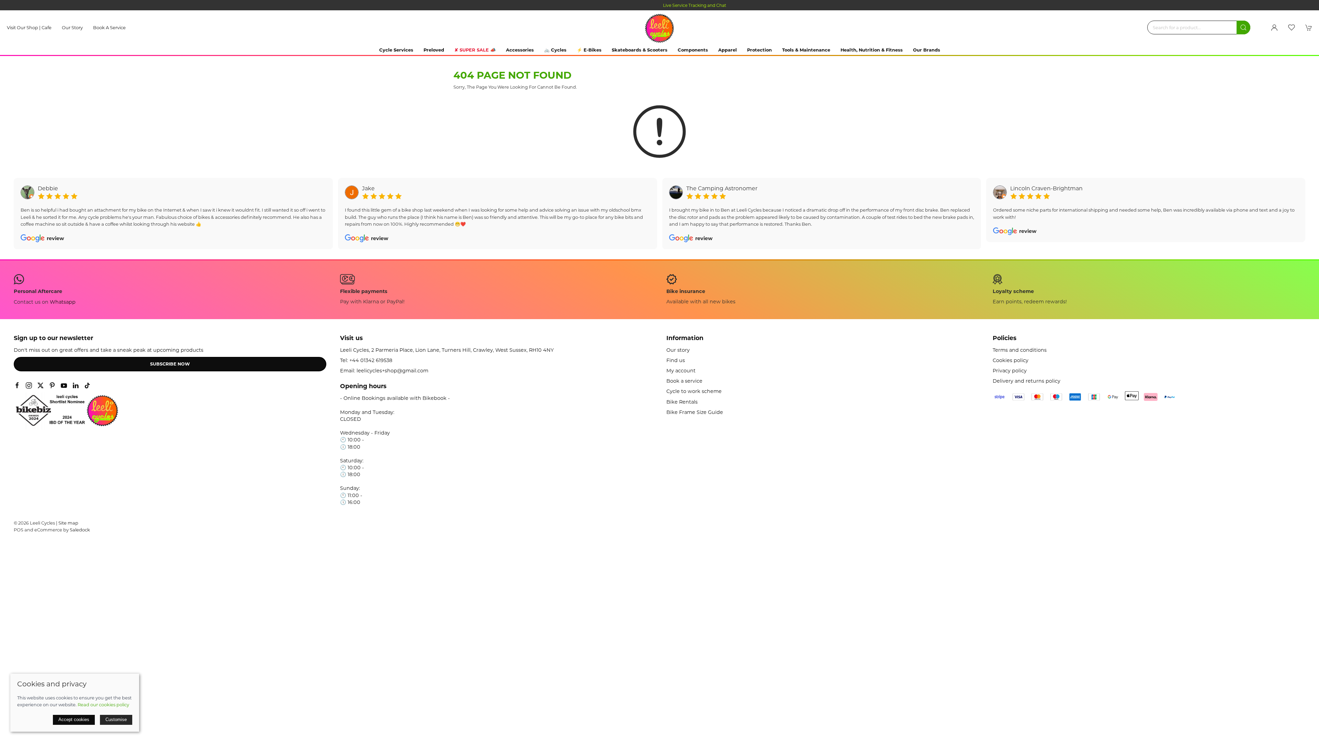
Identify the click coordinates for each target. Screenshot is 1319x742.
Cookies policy (1010, 360)
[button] (1291, 27)
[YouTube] (63, 385)
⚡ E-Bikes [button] (589, 50)
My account (681, 371)
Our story (72, 27)
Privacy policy (1010, 371)
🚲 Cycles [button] (555, 50)
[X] (40, 385)
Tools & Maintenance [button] (806, 50)
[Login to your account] (1274, 27)
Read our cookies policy (103, 704)
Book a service (109, 27)
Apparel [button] (727, 50)
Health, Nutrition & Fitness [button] (872, 50)
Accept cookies (73, 719)
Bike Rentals (682, 402)
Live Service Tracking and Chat (659, 5)
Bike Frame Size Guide (694, 412)
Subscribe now (170, 364)
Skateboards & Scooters (639, 50)
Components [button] (693, 50)
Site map (68, 523)
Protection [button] (759, 50)
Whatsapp (63, 302)
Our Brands (926, 50)
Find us (675, 360)
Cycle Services (396, 50)
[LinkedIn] (75, 385)
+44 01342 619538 (370, 360)
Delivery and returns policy (1026, 381)
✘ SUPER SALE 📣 (475, 50)
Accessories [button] (520, 50)
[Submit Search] (1243, 27)
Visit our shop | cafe (29, 27)
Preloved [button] (434, 50)
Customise (116, 719)
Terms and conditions (1020, 350)
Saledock (80, 529)
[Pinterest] (52, 385)
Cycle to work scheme (694, 391)
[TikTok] (87, 385)
